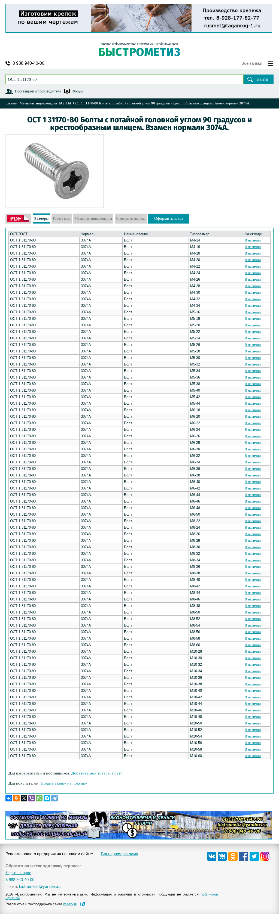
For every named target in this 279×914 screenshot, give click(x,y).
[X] (24, 798)
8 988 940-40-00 (28, 63)
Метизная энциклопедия (38, 103)
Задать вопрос (18, 873)
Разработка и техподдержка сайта (41, 904)
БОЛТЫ (65, 103)
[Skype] (47, 798)
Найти (262, 79)
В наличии (253, 240)
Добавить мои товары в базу (96, 773)
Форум (77, 91)
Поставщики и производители (38, 91)
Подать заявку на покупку (64, 783)
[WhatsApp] (39, 798)
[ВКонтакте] (8, 798)
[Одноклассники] (16, 798)
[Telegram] (54, 798)
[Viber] (31, 798)
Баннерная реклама (119, 853)
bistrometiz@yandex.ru (39, 886)
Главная (11, 103)
